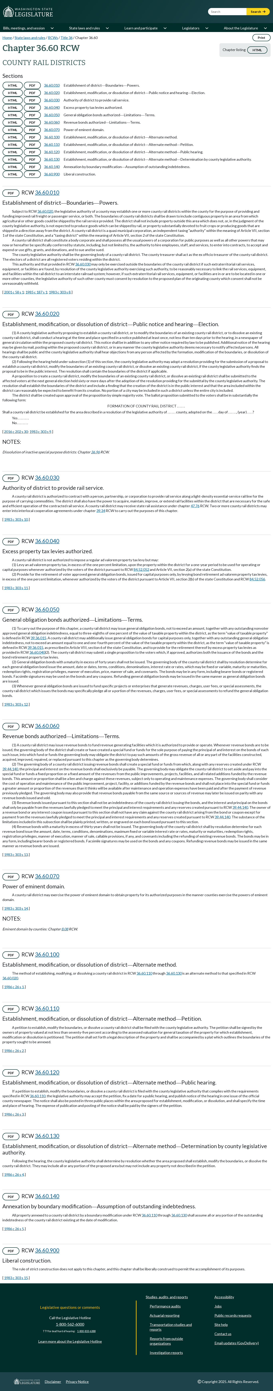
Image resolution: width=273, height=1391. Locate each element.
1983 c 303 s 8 (60, 292)
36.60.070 (52, 129)
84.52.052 (141, 569)
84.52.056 (257, 579)
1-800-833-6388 (86, 1331)
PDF (32, 85)
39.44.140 (10, 769)
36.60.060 (52, 122)
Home (7, 37)
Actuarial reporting (164, 1315)
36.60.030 (52, 100)
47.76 (195, 506)
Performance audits (165, 1306)
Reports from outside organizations (166, 1341)
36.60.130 (52, 159)
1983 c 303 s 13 (16, 854)
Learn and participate (141, 28)
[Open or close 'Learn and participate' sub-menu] (165, 28)
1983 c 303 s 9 (40, 431)
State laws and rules (84, 28)
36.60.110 (52, 144)
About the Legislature (241, 28)
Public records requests (232, 1315)
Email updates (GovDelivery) (236, 1343)
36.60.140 (52, 166)
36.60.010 (52, 85)
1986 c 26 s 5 (14, 1229)
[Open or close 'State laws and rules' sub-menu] (107, 28)
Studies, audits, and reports (167, 1297)
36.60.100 (52, 137)
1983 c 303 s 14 (16, 908)
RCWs (53, 37)
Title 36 (67, 37)
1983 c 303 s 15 (16, 1278)
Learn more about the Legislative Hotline (70, 1341)
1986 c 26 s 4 (14, 1174)
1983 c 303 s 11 (16, 588)
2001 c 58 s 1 (14, 292)
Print (261, 37)
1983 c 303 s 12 (16, 704)
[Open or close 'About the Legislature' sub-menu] (265, 28)
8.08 (64, 929)
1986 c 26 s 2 (14, 1050)
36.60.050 (52, 115)
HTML (257, 50)
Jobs (218, 1306)
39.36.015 (38, 638)
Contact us (222, 1334)
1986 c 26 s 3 (14, 1114)
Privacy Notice (77, 1381)
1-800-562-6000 (70, 1324)
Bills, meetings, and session (24, 28)
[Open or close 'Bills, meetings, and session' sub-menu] (52, 28)
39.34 (100, 510)
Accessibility (224, 1297)
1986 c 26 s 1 (14, 987)
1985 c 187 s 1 (36, 292)
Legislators (190, 28)
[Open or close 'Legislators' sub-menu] (206, 28)
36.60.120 (52, 152)
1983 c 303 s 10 (16, 519)
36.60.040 (52, 107)
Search (256, 11)
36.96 (95, 452)
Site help (221, 1324)
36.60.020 (52, 92)
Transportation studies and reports (171, 1327)
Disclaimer (53, 1381)
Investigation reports (166, 1352)
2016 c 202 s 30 (16, 431)
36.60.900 (52, 174)
